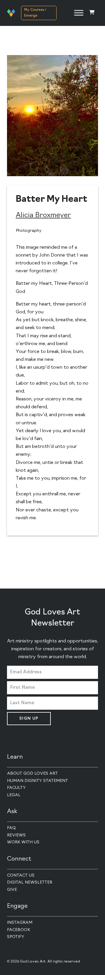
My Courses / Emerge (35, 12)
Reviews (16, 835)
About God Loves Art (32, 773)
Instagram (19, 923)
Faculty (16, 788)
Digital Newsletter (29, 882)
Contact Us (20, 875)
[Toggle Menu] (78, 13)
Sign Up (28, 718)
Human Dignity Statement (37, 781)
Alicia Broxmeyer (43, 215)
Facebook (18, 930)
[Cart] (91, 13)
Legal (13, 795)
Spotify (15, 937)
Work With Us (23, 842)
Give (12, 890)
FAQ (11, 828)
